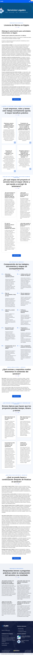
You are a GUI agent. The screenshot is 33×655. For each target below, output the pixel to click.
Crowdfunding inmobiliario (22, 631)
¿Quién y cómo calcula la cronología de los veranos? (26, 636)
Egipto (17, 12)
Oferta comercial (16, 99)
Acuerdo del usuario (28, 650)
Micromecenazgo (20, 628)
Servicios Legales (11, 12)
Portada (6, 12)
